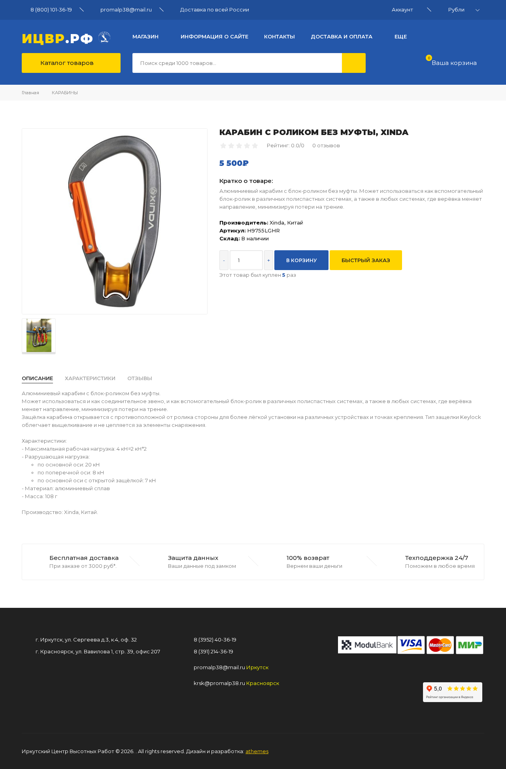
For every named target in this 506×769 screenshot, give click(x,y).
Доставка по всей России (214, 9)
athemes (256, 751)
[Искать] (354, 63)
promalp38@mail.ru (126, 9)
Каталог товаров (66, 63)
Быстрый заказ (366, 260)
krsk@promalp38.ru (219, 683)
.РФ (60, 38)
